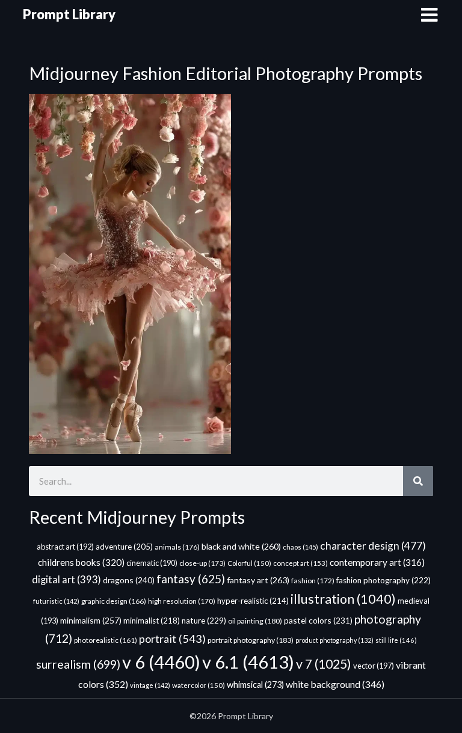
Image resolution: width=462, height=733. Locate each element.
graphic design (113, 601)
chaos (300, 547)
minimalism (91, 620)
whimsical (255, 684)
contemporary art (377, 562)
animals (177, 546)
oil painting (255, 620)
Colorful (249, 563)
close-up (202, 563)
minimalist (151, 620)
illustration (343, 599)
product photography (334, 640)
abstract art (65, 546)
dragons (129, 580)
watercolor (198, 685)
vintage (150, 685)
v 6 (161, 661)
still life (396, 640)
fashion (312, 580)
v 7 (323, 664)
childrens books (81, 562)
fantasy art (258, 580)
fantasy (190, 579)
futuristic (56, 601)
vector (373, 665)
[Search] (418, 481)
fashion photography (383, 580)
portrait (172, 638)
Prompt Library (69, 14)
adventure (124, 546)
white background (335, 684)
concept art (300, 563)
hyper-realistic (253, 601)
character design (373, 545)
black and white (241, 546)
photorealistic (105, 640)
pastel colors (318, 620)
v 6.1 (248, 661)
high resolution (181, 601)
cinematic (151, 563)
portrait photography (251, 640)
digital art (66, 580)
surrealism (78, 664)
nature (204, 620)
